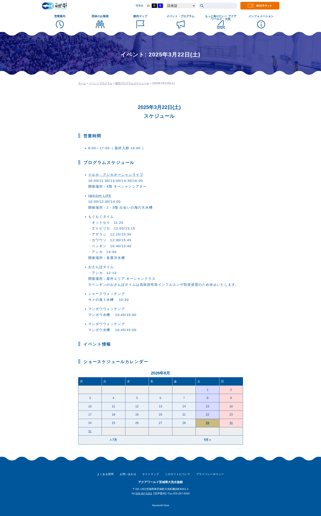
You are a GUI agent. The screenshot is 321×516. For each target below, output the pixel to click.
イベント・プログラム (180, 16)
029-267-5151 (143, 493)
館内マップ (140, 16)
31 (90, 431)
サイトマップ (150, 474)
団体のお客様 (100, 16)
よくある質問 (105, 474)
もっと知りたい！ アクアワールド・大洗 (220, 17)
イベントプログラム (100, 83)
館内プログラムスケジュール (132, 83)
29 (207, 423)
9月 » (207, 439)
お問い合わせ (128, 474)
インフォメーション (261, 16)
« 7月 (113, 439)
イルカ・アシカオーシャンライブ (115, 175)
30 (231, 423)
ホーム (82, 83)
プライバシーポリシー (210, 474)
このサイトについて (177, 474)
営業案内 (59, 16)
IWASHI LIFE (100, 196)
